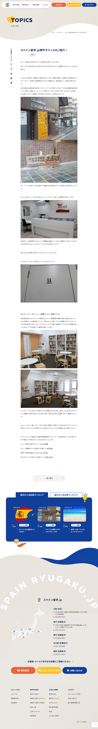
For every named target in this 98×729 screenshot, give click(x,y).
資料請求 (50, 448)
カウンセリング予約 (41, 453)
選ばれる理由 (15, 690)
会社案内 (14, 703)
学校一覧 (33, 707)
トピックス (59, 32)
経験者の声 (14, 698)
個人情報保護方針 (74, 703)
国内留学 (33, 716)
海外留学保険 (53, 707)
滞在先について (54, 698)
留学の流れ (52, 694)
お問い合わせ (49, 457)
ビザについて (53, 703)
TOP (52, 32)
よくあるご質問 (53, 716)
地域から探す (38, 698)
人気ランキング (35, 711)
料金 (50, 711)
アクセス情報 (44, 444)
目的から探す (34, 694)
